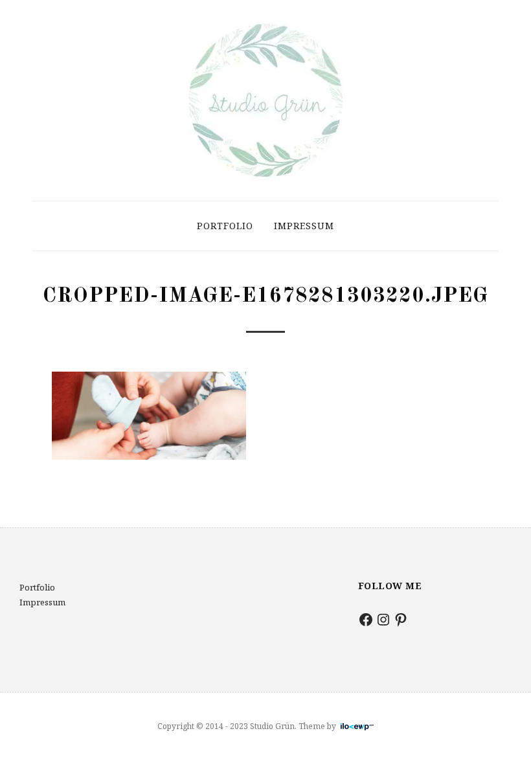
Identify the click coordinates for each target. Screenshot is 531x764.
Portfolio (225, 225)
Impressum (304, 225)
